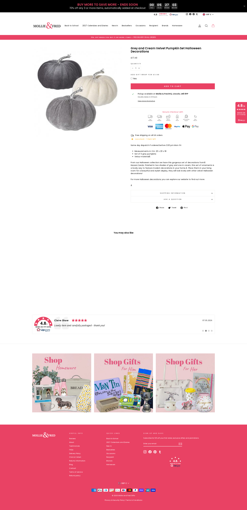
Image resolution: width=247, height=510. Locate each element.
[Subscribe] (180, 443)
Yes (135, 78)
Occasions (140, 25)
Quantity (136, 64)
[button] (165, 14)
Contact (72, 468)
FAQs (71, 450)
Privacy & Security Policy (115, 500)
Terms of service (76, 472)
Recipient (153, 25)
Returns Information (77, 461)
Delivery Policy (75, 453)
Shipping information (172, 193)
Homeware (177, 25)
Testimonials (74, 446)
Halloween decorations (150, 179)
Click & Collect (75, 457)
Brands (165, 25)
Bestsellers (127, 25)
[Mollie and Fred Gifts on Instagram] (145, 451)
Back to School (72, 25)
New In (115, 25)
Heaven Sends (137, 165)
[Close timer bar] (244, 6)
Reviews (72, 439)
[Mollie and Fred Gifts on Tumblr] (160, 451)
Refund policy (74, 476)
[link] (123, 324)
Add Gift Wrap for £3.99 (145, 75)
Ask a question (173, 199)
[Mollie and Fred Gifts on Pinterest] (155, 451)
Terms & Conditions (134, 500)
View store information (146, 101)
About (71, 442)
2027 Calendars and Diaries (95, 25)
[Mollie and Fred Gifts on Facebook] (150, 451)
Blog (71, 465)
